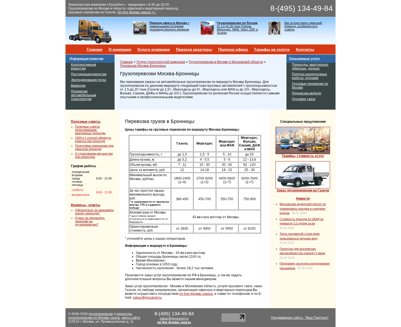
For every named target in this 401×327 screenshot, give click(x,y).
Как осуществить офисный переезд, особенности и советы (303, 26)
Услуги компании (153, 49)
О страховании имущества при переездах (94, 155)
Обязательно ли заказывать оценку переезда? (94, 211)
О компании (120, 49)
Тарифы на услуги (272, 49)
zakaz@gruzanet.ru (147, 297)
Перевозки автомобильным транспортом (83, 95)
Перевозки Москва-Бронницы (143, 66)
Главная (94, 49)
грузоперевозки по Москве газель (94, 318)
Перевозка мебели (306, 93)
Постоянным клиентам (88, 74)
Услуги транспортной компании (160, 62)
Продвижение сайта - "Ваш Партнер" (299, 318)
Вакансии (78, 86)
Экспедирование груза (88, 80)
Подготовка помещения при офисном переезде (94, 147)
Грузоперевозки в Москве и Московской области (226, 62)
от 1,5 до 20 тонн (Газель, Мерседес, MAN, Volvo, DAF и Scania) (237, 27)
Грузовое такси (303, 99)
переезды (124, 314)
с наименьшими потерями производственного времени (169, 26)
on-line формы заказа (196, 294)
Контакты (305, 49)
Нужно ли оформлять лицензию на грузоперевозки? (90, 221)
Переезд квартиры (194, 49)
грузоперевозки (101, 314)
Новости (303, 198)
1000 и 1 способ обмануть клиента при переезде (93, 139)
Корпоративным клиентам (83, 66)
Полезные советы (85, 122)
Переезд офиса (233, 49)
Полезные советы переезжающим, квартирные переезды (90, 130)
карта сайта (131, 318)
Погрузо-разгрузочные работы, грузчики (309, 76)
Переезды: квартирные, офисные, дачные (310, 66)
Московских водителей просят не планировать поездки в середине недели (303, 208)
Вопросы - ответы (85, 205)
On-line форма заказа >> (136, 12)
